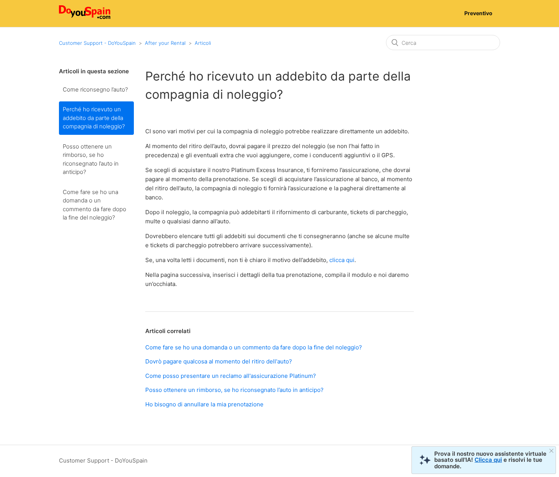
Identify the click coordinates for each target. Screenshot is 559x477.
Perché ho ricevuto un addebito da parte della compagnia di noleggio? (94, 118)
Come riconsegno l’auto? (95, 89)
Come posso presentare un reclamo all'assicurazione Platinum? (230, 375)
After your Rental (165, 43)
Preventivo (478, 13)
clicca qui (341, 260)
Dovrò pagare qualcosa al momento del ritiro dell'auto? (218, 361)
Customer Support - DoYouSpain (97, 43)
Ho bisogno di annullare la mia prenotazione (204, 404)
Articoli (203, 43)
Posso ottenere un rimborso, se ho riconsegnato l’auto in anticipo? (91, 159)
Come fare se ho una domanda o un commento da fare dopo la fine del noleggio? (94, 204)
